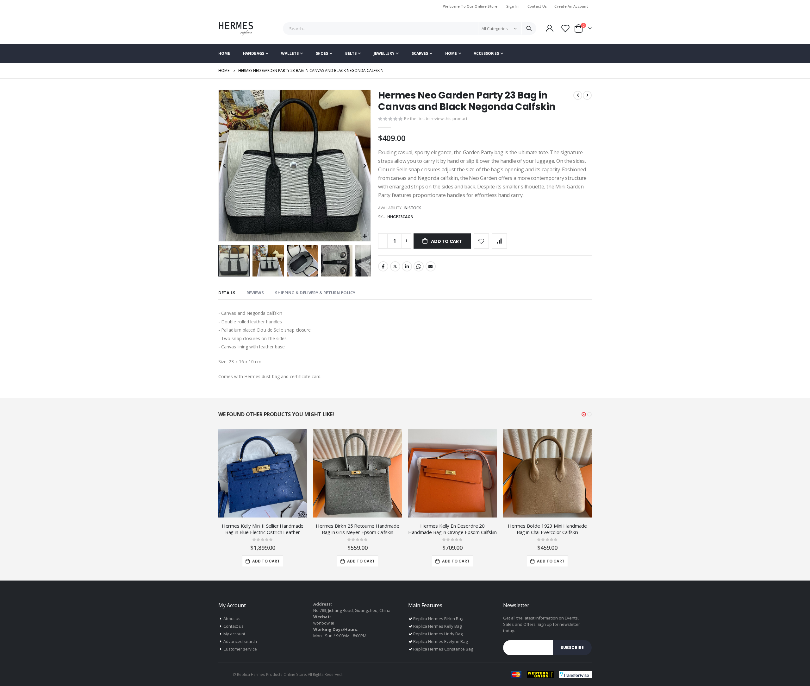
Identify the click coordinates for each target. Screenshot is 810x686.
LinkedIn (407, 266)
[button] (365, 236)
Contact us (233, 626)
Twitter (395, 266)
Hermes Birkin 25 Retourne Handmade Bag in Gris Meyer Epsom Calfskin (357, 529)
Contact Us (537, 6)
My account (234, 634)
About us (231, 618)
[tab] (226, 293)
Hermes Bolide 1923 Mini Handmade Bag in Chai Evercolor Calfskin (547, 529)
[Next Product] (587, 95)
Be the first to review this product (435, 118)
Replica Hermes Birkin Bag (438, 618)
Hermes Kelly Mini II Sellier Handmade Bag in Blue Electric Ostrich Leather (262, 529)
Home (223, 70)
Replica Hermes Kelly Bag (437, 626)
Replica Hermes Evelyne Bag (440, 641)
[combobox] (410, 28)
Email (431, 266)
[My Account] (549, 28)
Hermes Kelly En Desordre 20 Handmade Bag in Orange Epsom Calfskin (452, 529)
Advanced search (240, 641)
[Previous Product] (577, 95)
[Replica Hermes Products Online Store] (235, 28)
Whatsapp (419, 266)
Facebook (383, 266)
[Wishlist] (565, 28)
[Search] (529, 28)
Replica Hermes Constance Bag (443, 649)
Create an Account (571, 6)
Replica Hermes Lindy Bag (438, 634)
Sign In (512, 6)
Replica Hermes (251, 674)
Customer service (240, 649)
